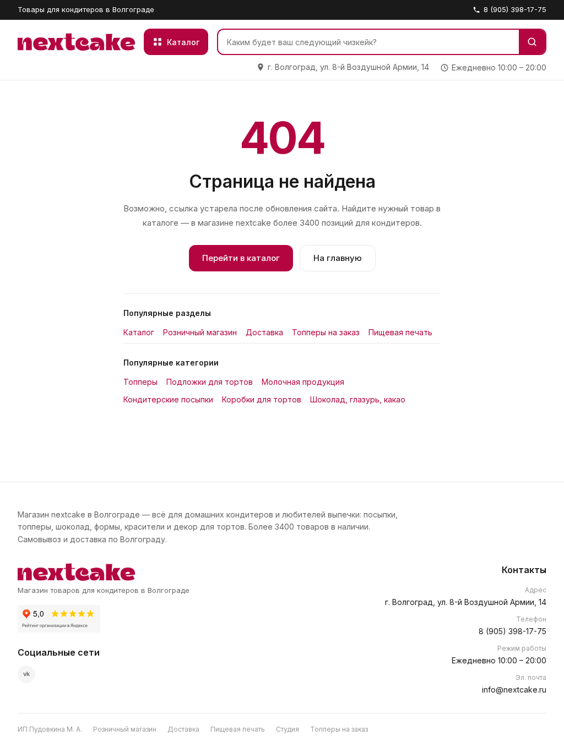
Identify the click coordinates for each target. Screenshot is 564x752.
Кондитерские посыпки (168, 399)
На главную (337, 258)
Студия (287, 729)
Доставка (264, 332)
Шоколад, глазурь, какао (357, 399)
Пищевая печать (400, 332)
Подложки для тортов (209, 381)
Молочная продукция (303, 381)
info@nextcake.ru (514, 689)
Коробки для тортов (261, 399)
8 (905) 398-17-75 (515, 9)
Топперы (140, 381)
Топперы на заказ (326, 332)
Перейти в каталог (241, 258)
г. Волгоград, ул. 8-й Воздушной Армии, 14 (465, 602)
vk (26, 674)
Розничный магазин (200, 332)
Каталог (138, 332)
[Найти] (532, 42)
